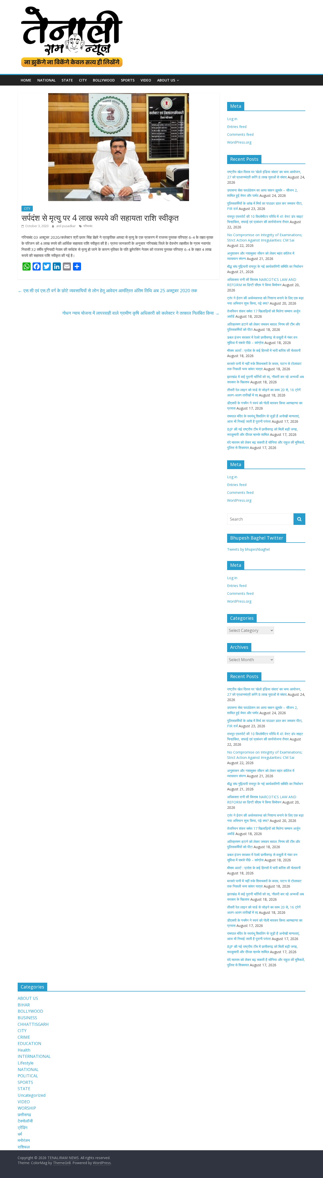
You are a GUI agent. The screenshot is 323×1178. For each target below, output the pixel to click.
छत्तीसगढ (24, 1114)
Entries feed (237, 126)
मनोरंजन (24, 1140)
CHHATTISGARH (33, 1024)
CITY (83, 80)
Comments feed (240, 134)
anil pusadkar (66, 226)
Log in (232, 118)
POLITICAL (28, 1076)
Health (24, 1050)
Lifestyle (26, 1063)
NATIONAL (46, 80)
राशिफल (24, 1147)
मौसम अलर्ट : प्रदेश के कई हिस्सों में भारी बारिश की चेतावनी (264, 350)
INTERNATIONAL (34, 1056)
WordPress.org (239, 142)
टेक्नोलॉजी (25, 1121)
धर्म (20, 1134)
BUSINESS (27, 1018)
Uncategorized (31, 1095)
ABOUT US (28, 998)
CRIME (24, 1037)
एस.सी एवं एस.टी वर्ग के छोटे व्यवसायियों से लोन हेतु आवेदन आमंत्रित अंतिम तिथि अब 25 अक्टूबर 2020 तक (108, 290)
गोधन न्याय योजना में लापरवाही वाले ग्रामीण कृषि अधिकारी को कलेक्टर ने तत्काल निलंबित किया (141, 313)
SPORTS (127, 80)
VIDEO (146, 80)
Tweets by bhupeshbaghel (248, 549)
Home (26, 80)
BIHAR (24, 1005)
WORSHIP (27, 1108)
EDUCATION (29, 1043)
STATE (67, 80)
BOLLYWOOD (104, 80)
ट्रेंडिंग (22, 1127)
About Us (166, 80)
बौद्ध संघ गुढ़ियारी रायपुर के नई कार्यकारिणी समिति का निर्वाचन (265, 266)
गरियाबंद (87, 226)
